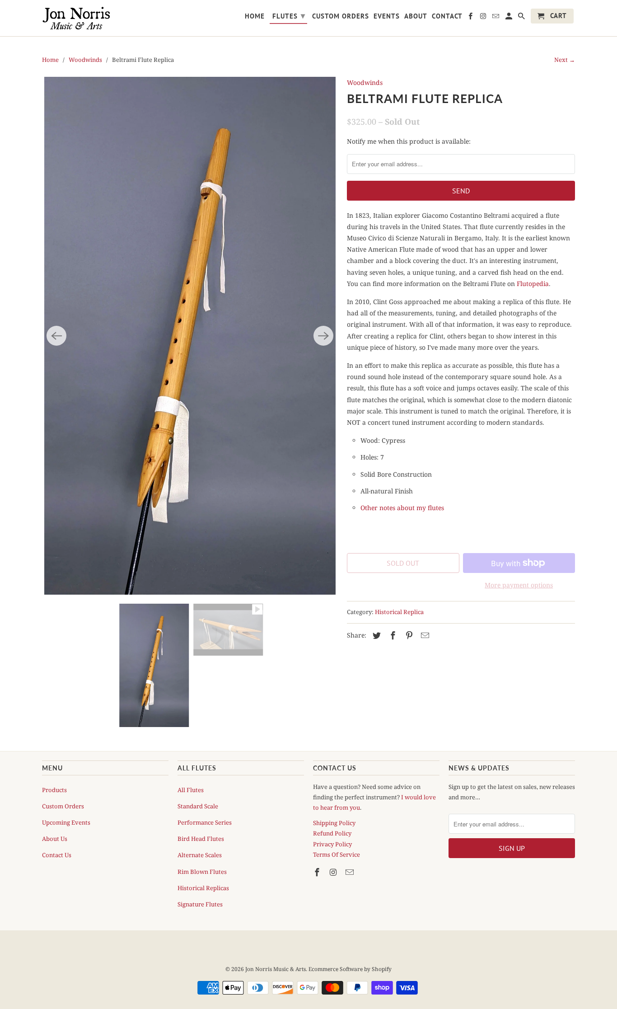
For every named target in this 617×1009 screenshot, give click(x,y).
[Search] (522, 17)
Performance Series (205, 822)
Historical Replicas (203, 888)
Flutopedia (533, 283)
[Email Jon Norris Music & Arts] (350, 872)
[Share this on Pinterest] (408, 635)
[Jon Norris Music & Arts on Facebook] (318, 872)
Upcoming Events (66, 822)
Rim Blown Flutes (202, 872)
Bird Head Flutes (201, 839)
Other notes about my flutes (402, 507)
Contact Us (56, 855)
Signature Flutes (200, 904)
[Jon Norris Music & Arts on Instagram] (334, 872)
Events (387, 16)
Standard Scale (198, 806)
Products (54, 790)
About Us (54, 839)
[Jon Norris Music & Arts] (105, 18)
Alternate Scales (200, 855)
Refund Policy (332, 833)
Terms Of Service (336, 854)
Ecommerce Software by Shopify (350, 969)
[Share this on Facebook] (391, 635)
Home (50, 60)
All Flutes (191, 790)
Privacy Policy (332, 844)
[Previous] (56, 336)
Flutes (288, 15)
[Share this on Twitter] (375, 635)
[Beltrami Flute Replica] (190, 336)
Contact (447, 16)
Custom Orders (63, 806)
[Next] (323, 336)
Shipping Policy (334, 823)
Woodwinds (85, 60)
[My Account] (509, 17)
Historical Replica (399, 612)
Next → (564, 60)
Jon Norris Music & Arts (275, 969)
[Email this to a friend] (423, 635)
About (415, 16)
